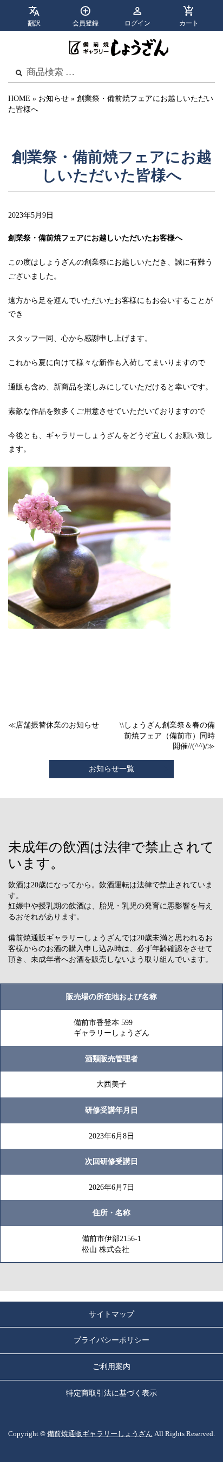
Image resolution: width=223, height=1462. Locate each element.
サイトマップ (111, 1314)
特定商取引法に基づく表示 (111, 1393)
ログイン (137, 23)
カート (189, 23)
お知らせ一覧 (111, 769)
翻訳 (34, 23)
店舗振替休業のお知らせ (57, 725)
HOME (19, 99)
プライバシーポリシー (111, 1340)
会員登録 (86, 23)
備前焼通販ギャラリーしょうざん (100, 1434)
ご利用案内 (111, 1367)
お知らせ (53, 99)
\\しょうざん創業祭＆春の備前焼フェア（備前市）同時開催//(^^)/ (167, 735)
